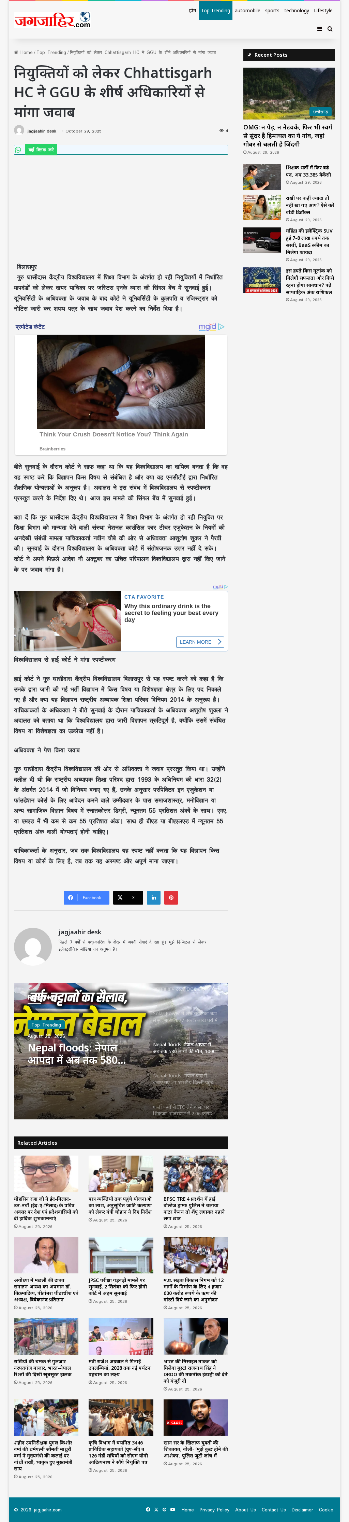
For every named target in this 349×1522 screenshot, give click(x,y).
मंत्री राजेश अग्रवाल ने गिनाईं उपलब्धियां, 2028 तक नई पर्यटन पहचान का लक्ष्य (120, 1368)
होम (192, 10)
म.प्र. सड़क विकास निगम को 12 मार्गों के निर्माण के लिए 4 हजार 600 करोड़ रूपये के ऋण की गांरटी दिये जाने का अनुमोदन (194, 1290)
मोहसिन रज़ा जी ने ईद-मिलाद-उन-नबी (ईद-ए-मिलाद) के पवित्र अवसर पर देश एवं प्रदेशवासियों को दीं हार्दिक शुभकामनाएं (46, 1208)
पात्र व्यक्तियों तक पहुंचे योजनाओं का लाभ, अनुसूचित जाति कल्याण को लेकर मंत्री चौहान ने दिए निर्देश (120, 1205)
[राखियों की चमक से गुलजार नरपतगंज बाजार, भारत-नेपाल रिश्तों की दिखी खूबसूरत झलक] (46, 1336)
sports (272, 10)
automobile (247, 10)
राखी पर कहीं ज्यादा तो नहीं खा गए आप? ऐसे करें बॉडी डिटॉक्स (310, 205)
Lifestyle (323, 10)
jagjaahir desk (41, 131)
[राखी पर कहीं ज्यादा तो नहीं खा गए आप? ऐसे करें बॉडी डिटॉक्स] (262, 207)
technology (296, 10)
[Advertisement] (121, 205)
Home (25, 52)
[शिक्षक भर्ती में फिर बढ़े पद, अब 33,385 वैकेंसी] (262, 177)
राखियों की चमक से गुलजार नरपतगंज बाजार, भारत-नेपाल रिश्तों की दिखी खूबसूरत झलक (43, 1368)
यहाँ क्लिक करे (41, 149)
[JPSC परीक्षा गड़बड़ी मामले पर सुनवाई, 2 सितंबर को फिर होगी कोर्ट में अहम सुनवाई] (121, 1255)
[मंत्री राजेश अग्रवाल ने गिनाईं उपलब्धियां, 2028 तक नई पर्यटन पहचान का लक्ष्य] (121, 1336)
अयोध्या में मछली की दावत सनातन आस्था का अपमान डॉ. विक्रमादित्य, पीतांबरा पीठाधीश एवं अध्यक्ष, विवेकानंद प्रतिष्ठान (46, 1290)
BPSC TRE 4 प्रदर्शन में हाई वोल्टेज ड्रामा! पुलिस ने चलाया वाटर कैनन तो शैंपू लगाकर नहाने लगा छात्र (194, 1208)
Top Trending (215, 10)
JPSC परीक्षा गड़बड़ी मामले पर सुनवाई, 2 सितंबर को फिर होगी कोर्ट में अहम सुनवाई (118, 1286)
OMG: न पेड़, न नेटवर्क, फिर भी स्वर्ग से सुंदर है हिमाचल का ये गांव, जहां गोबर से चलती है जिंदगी (287, 135)
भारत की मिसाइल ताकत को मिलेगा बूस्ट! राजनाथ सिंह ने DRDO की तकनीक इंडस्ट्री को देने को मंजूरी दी (196, 1371)
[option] (121, 1051)
